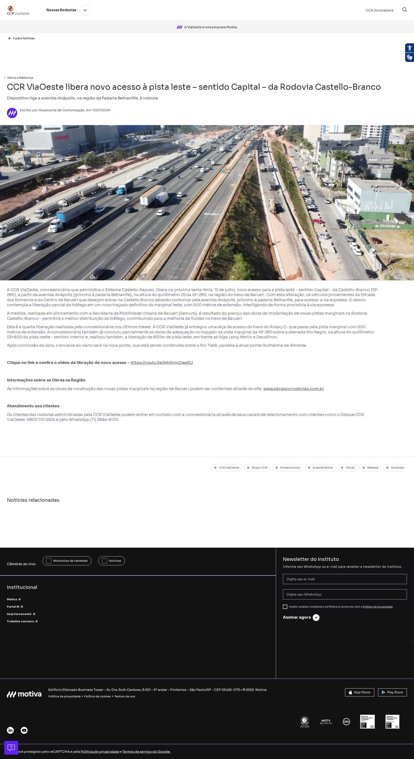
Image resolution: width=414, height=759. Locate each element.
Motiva (12, 599)
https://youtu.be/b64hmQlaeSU (161, 362)
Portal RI (13, 606)
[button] (404, 10)
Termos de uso (124, 696)
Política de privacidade (378, 606)
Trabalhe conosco (20, 621)
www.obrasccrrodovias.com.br (293, 388)
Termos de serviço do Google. (146, 752)
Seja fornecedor (19, 614)
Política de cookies (97, 696)
